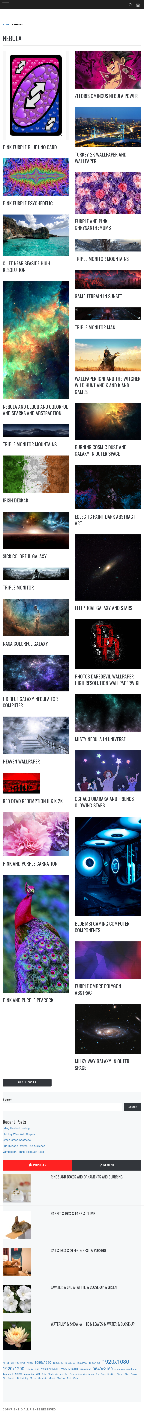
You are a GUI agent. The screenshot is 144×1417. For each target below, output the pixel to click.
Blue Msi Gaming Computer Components (102, 927)
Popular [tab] (39, 1165)
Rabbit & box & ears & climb (73, 1213)
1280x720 (58, 1363)
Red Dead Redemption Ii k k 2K (33, 801)
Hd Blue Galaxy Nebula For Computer (30, 702)
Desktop (111, 1374)
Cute (103, 1374)
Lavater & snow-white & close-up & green (84, 1287)
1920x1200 (13, 1368)
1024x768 (20, 1363)
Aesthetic (131, 1369)
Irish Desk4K (15, 500)
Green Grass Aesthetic (17, 1140)
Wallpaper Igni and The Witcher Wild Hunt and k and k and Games (107, 385)
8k (12, 1362)
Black (51, 1374)
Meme (33, 1378)
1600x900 (82, 1362)
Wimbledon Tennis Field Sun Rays (23, 1151)
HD (17, 1378)
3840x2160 (103, 1369)
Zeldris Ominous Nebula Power (106, 95)
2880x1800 (85, 1369)
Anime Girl (29, 1374)
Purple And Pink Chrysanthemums (93, 224)
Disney (120, 1374)
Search (7, 1099)
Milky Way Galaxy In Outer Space (102, 1064)
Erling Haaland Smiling (16, 1128)
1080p (30, 1363)
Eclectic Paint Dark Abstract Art (105, 520)
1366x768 (70, 1362)
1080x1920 (42, 1362)
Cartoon (59, 1374)
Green (11, 1378)
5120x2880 (119, 1369)
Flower (134, 1374)
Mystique (61, 1378)
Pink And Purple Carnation (30, 863)
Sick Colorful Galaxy (25, 556)
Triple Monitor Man (95, 327)
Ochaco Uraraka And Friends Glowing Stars (104, 802)
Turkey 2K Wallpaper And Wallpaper (100, 158)
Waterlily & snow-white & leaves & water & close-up (93, 1324)
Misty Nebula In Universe (100, 739)
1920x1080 (115, 1362)
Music (52, 1378)
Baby (44, 1374)
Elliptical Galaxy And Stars (103, 607)
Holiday (24, 1378)
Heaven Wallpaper (21, 761)
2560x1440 (50, 1369)
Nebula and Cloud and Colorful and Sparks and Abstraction (35, 410)
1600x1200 (94, 1363)
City (97, 1374)
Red (69, 1378)
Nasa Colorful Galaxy (25, 643)
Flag (127, 1374)
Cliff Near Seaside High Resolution (26, 266)
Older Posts (27, 1082)
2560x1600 (69, 1369)
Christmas (88, 1374)
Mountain (42, 1378)
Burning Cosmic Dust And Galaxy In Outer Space (101, 450)
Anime (18, 1374)
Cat (66, 1374)
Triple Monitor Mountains (102, 258)
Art (38, 1374)
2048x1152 (32, 1369)
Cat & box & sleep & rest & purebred (79, 1250)
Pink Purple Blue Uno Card (30, 147)
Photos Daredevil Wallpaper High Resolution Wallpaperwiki (107, 680)
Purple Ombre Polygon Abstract (98, 989)
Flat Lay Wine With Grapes (19, 1134)
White (75, 1378)
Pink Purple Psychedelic (28, 203)
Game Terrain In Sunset (98, 296)
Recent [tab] (109, 1165)
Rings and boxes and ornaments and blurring (87, 1177)
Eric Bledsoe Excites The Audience (24, 1146)
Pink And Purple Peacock (28, 1000)
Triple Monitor (18, 587)
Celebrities (76, 1374)
